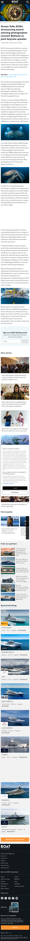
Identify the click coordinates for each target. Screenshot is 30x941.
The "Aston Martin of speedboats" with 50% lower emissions (22, 561)
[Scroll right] (27, 527)
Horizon (4, 655)
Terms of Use (4, 863)
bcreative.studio (19, 886)
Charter (3, 881)
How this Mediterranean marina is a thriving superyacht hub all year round (22, 587)
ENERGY (5, 755)
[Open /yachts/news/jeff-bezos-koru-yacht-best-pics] (10, 521)
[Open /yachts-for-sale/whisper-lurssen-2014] (15, 790)
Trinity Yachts (5, 704)
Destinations (4, 884)
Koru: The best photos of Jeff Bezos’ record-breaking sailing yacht (9, 531)
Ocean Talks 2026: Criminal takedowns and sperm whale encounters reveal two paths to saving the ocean (14, 377)
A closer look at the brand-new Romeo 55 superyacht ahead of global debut (22, 596)
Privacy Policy (5, 868)
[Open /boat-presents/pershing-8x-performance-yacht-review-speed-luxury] (8, 552)
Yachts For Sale (5, 879)
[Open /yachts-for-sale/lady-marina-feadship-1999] (15, 718)
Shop (16, 881)
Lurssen (4, 803)
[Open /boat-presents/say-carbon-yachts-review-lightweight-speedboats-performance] (8, 561)
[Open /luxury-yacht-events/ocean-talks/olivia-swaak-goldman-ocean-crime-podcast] (15, 443)
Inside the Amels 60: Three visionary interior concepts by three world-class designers (22, 579)
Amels (3, 630)
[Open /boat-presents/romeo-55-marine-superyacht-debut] (8, 597)
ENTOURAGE (7, 628)
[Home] (15, 2)
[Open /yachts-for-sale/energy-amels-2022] (15, 745)
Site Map (17, 884)
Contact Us (4, 858)
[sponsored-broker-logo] (4, 625)
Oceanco (4, 679)
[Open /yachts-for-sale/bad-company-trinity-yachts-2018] (15, 691)
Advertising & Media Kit (8, 853)
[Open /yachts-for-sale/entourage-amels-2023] (15, 618)
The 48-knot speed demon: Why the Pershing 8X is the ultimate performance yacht (22, 552)
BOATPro (17, 879)
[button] (26, 13)
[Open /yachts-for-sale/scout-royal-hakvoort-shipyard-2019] (15, 817)
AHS (3, 677)
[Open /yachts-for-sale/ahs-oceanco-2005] (15, 667)
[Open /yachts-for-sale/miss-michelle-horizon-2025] (15, 642)
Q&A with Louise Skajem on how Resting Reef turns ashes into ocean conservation (15, 430)
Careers (3, 860)
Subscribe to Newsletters (15, 839)
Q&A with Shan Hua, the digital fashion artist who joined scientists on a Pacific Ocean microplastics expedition (14, 404)
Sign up (15, 927)
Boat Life (3, 886)
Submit (25, 341)
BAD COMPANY (7, 701)
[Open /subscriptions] (12, 907)
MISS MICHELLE (8, 652)
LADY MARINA (7, 728)
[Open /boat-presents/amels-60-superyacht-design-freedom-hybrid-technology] (8, 579)
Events (16, 877)
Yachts (3, 877)
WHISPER (5, 800)
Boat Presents (5, 888)
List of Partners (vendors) (8, 483)
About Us (3, 856)
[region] (15, 470)
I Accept (15, 488)
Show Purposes (15, 492)
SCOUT (4, 827)
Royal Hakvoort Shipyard (9, 829)
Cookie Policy (5, 865)
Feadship (4, 731)
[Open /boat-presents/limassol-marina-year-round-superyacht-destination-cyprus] (8, 588)
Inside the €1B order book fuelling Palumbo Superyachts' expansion (22, 570)
